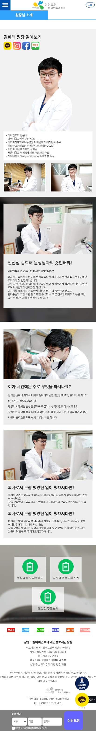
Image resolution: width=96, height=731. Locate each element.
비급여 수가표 (58, 660)
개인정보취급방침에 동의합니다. (28, 728)
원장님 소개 (24, 15)
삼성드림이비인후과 (36, 642)
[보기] (44, 728)
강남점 (10, 630)
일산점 (70, 630)
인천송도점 (85, 630)
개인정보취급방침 (61, 642)
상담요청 (74, 720)
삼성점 (25, 630)
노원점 (40, 630)
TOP (90, 699)
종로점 (55, 630)
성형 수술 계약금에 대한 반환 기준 (48, 664)
